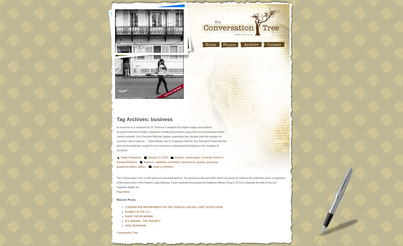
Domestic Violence (212, 157)
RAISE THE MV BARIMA (139, 216)
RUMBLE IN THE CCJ (137, 211)
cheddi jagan (193, 157)
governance (188, 162)
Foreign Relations (127, 162)
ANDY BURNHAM (135, 225)
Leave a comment (163, 166)
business (149, 162)
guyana (201, 162)
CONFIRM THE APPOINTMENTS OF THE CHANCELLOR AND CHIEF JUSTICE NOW (173, 207)
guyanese (212, 162)
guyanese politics (127, 166)
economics (174, 162)
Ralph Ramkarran (131, 157)
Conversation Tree (127, 232)
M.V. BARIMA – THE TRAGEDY (143, 221)
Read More (123, 191)
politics (142, 166)
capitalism (161, 162)
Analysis (179, 157)
